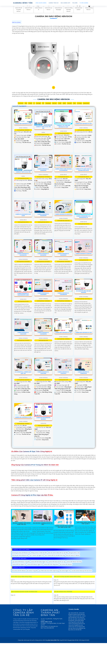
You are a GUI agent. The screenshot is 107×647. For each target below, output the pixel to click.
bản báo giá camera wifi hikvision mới (21, 552)
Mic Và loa (20, 103)
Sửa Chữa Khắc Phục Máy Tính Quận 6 (85, 523)
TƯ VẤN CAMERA (84, 2)
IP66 (26, 103)
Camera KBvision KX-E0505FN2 (63, 214)
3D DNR (30, 103)
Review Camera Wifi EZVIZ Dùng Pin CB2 (21, 523)
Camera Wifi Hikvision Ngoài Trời (35, 564)
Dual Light (38, 103)
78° (43, 103)
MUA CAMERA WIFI (65, 2)
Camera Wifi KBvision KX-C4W (63, 332)
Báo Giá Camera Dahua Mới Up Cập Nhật (58, 552)
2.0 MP (59, 103)
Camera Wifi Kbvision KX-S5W (23, 123)
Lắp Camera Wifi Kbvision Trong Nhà (21, 561)
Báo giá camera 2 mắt (74, 552)
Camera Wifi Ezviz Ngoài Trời (19, 564)
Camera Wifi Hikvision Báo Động (74, 561)
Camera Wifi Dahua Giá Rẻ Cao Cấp (56, 561)
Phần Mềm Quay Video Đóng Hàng (21, 576)
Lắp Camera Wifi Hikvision (66, 564)
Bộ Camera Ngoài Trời (65, 570)
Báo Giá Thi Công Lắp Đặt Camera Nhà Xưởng (67, 576)
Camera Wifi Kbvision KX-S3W (83, 123)
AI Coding (79, 103)
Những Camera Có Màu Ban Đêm (39, 552)
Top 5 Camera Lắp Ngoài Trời (36, 555)
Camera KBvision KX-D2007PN (83, 253)
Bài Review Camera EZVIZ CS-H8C (43, 523)
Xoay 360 (69, 103)
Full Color (54, 103)
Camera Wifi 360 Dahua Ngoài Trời (39, 561)
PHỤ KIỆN (74, 2)
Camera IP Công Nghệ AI (19, 106)
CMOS (64, 103)
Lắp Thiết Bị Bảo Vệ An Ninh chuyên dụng (49, 570)
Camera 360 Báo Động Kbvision (53, 16)
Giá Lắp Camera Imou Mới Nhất (63, 591)
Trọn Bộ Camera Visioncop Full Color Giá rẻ (81, 570)
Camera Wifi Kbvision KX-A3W (23, 417)
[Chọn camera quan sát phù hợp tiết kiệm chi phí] (92, 8)
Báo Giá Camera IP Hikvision (73, 555)
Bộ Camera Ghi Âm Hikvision (19, 570)
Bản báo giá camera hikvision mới (20, 555)
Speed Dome (86, 103)
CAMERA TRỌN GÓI (53, 2)
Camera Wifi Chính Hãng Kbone (51, 564)
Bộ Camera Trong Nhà (32, 570)
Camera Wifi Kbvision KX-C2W (83, 332)
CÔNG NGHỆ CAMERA (41, 2)
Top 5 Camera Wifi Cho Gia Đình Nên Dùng (55, 555)
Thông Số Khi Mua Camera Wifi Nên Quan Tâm (64, 526)
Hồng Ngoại (48, 103)
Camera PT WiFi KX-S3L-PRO (23, 172)
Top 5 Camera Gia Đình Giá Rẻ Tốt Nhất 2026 (24, 591)
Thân (74, 103)
